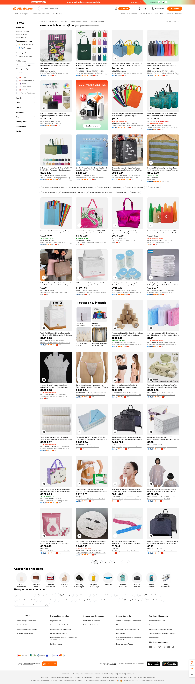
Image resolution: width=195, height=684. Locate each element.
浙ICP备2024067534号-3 (155, 681)
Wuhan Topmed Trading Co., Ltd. (158, 499)
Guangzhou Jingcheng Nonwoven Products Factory (127, 447)
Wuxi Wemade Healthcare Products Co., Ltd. (127, 344)
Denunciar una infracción (125, 644)
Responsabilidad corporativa (27, 629)
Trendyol (121, 674)
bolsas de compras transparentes (110, 187)
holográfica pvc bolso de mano (150, 595)
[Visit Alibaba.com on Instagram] (164, 647)
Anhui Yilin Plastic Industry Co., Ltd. (52, 242)
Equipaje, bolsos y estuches (57, 21)
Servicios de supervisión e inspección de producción (63, 639)
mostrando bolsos (48, 600)
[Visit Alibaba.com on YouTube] (168, 647)
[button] (116, 8)
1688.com (74, 674)
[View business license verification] (118, 680)
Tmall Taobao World (86, 674)
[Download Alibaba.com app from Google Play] (170, 663)
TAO (115, 674)
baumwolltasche (66, 600)
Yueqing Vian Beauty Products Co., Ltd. (54, 396)
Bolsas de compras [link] (97, 21)
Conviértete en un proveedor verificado (163, 633)
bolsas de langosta (49, 192)
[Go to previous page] (92, 562)
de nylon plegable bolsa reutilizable (101, 192)
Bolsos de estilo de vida (79, 21)
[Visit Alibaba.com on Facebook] (150, 647)
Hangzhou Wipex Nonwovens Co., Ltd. (160, 292)
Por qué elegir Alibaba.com (26, 620)
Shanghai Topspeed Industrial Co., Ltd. (53, 292)
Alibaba (42, 21)
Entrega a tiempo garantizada (60, 629)
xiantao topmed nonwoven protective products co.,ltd (163, 447)
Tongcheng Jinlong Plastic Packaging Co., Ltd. (127, 125)
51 (123, 562)
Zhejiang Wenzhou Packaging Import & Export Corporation (163, 73)
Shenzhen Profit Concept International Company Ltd (92, 178)
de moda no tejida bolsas (103, 595)
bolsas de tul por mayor (156, 600)
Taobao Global (107, 674)
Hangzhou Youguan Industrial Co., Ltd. (89, 73)
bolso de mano (154, 187)
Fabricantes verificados (91, 620)
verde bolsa (122, 192)
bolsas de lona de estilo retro (27, 600)
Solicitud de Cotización (91, 625)
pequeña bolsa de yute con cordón (108, 600)
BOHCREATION (152, 179)
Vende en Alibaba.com (157, 620)
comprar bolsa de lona (48, 595)
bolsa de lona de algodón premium (54, 187)
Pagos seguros (55, 620)
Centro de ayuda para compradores (128, 620)
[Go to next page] (128, 562)
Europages (130, 674)
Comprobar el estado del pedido (160, 629)
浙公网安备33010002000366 (134, 681)
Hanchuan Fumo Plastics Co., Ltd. (87, 447)
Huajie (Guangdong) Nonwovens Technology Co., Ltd (92, 553)
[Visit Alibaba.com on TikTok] (173, 647)
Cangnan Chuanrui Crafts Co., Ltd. (124, 240)
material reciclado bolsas (26, 595)
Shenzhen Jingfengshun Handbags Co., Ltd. (127, 73)
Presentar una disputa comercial (127, 629)
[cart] (146, 9)
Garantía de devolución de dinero (61, 625)
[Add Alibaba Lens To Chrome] (49, 663)
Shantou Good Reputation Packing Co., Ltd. (91, 242)
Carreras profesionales (25, 633)
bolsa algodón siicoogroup (133, 600)
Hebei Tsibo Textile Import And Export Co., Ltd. (56, 449)
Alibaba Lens (28, 664)
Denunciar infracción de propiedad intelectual (128, 639)
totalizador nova (84, 595)
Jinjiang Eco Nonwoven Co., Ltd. (158, 242)
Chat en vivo (120, 625)
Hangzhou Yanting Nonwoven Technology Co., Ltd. (127, 499)
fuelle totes (135, 192)
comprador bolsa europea (126, 595)
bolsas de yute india (84, 600)
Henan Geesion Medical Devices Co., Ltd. (90, 499)
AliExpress (65, 674)
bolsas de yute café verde (135, 187)
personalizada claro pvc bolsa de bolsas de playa (33, 605)
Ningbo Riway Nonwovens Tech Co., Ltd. (161, 395)
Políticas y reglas (56, 644)
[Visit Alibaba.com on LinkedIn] (155, 647)
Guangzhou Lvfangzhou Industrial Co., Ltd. (126, 395)
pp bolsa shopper (66, 595)
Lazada (97, 674)
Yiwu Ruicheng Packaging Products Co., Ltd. (162, 127)
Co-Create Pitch (23, 625)
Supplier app (111, 664)
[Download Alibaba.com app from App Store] (153, 663)
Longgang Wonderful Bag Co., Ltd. (52, 123)
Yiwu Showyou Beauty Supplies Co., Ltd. (125, 551)
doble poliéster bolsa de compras (82, 187)
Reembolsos (120, 633)
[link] (192, 663)
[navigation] (25, 292)
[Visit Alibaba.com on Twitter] (159, 647)
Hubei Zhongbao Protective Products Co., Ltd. (163, 344)
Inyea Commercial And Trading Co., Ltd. (54, 501)
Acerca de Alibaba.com (26, 616)
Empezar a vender (155, 625)
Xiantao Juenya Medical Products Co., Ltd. (90, 395)
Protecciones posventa (58, 633)
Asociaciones (154, 638)
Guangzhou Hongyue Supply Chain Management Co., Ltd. (92, 292)
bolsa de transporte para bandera (72, 192)
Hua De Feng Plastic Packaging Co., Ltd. (54, 73)
